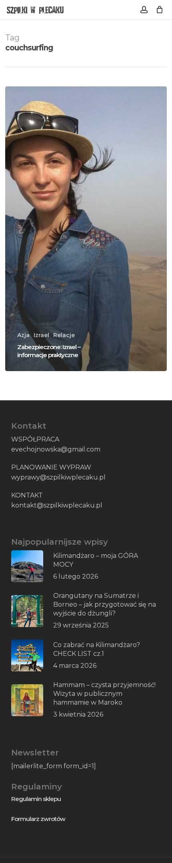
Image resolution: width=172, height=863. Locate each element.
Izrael (41, 335)
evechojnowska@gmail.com (55, 449)
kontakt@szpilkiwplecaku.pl (56, 505)
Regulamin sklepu (36, 799)
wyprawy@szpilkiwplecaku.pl (58, 477)
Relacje (64, 335)
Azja (23, 335)
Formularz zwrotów (38, 819)
